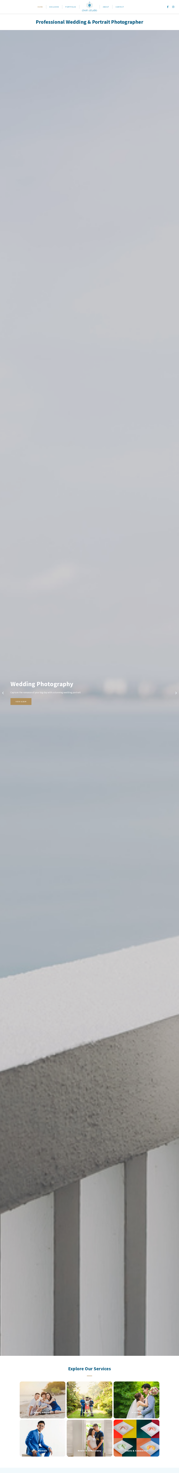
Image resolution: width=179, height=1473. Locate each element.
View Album (21, 701)
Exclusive (54, 7)
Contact (120, 7)
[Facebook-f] (167, 6)
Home (40, 7)
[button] (3, 693)
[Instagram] (173, 6)
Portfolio (70, 7)
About (106, 7)
